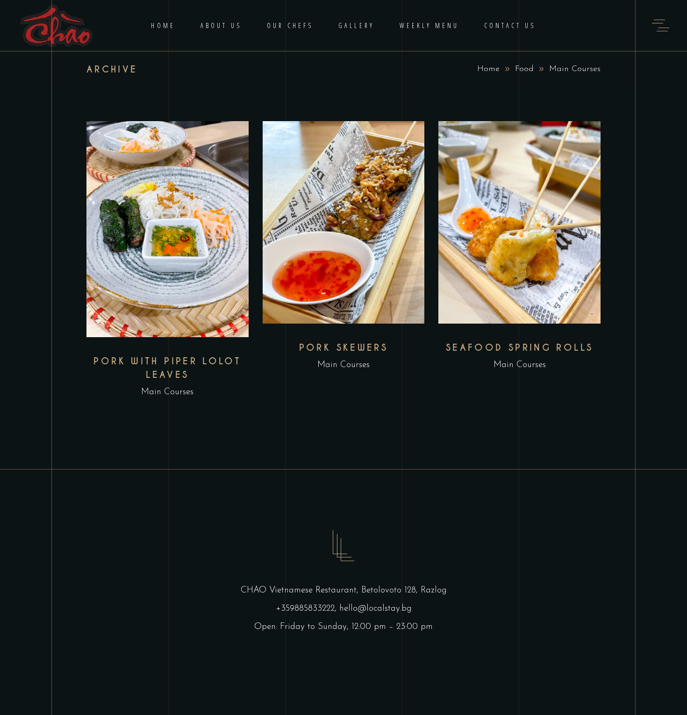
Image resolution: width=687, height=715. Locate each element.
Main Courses (167, 392)
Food (524, 69)
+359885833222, (307, 608)
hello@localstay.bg (375, 608)
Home (488, 69)
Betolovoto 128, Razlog (404, 590)
